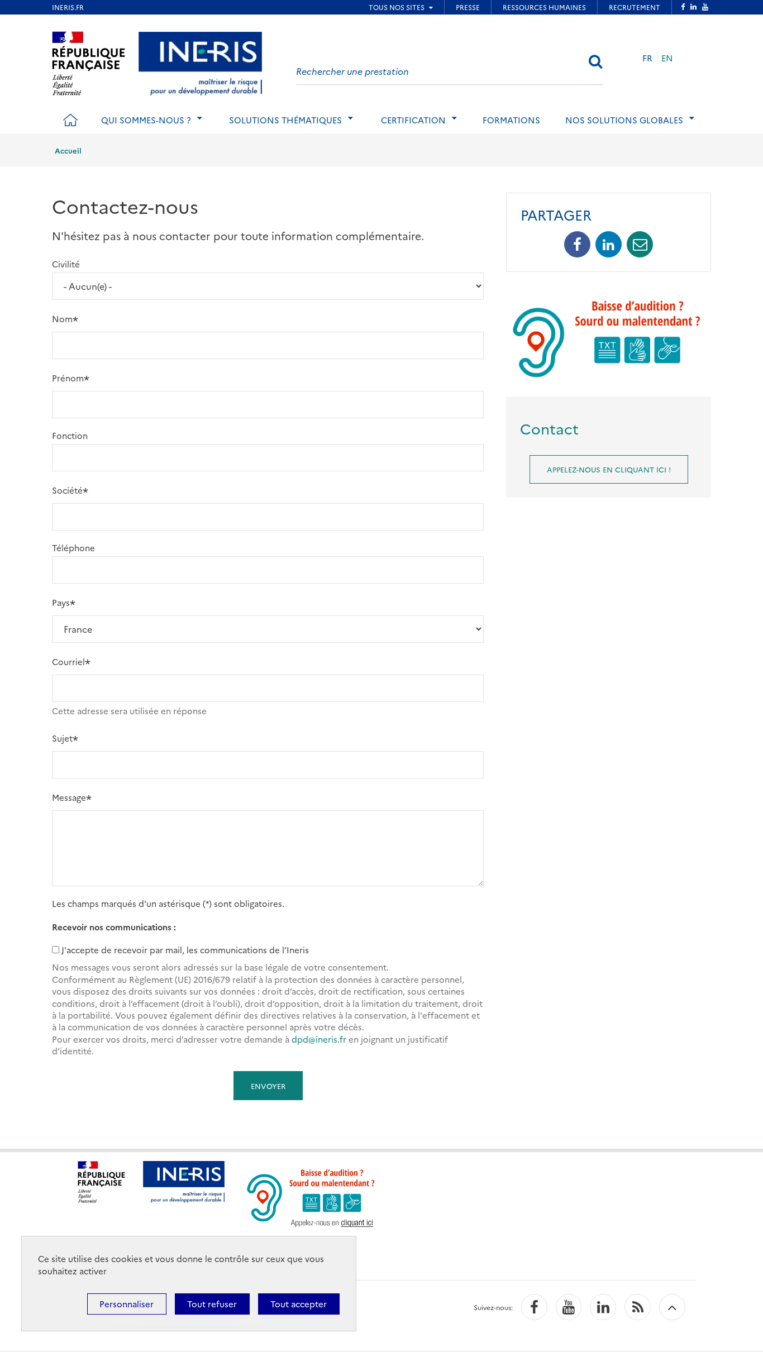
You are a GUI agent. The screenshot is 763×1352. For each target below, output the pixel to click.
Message (69, 797)
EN (667, 58)
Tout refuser (212, 1304)
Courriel (68, 661)
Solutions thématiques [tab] (285, 120)
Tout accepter (298, 1304)
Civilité (66, 264)
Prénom (68, 378)
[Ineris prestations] (200, 62)
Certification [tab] (413, 120)
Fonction (70, 435)
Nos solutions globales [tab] (624, 120)
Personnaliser (126, 1304)
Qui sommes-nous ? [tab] (146, 120)
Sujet (62, 738)
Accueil (68, 150)
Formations (511, 120)
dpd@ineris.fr (319, 1039)
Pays (61, 602)
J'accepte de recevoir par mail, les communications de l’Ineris (185, 950)
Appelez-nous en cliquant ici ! (609, 469)
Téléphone (73, 547)
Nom (62, 318)
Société (67, 490)
